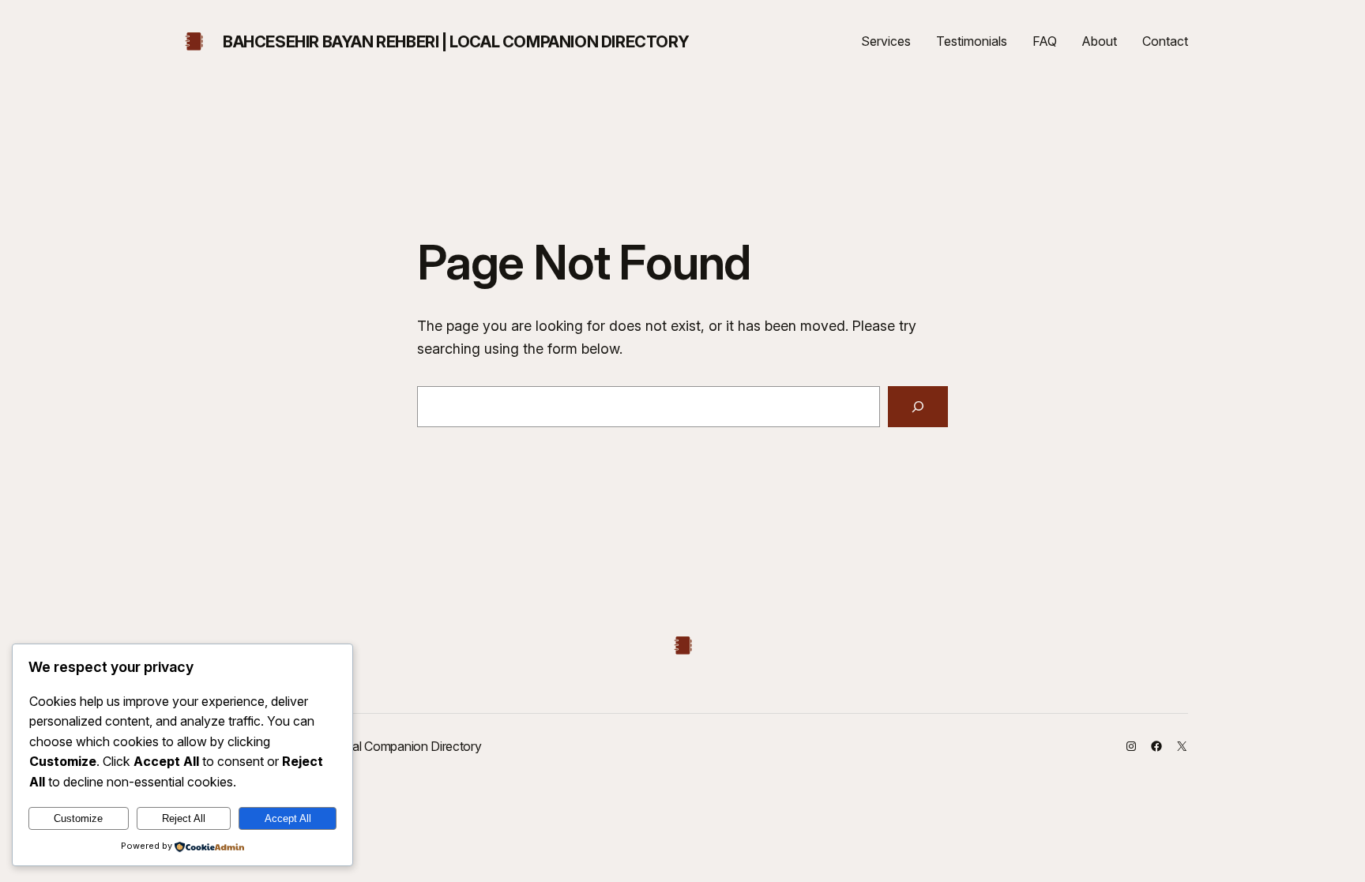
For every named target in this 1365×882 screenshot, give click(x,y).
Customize (78, 818)
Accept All (288, 818)
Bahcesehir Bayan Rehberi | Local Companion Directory (456, 41)
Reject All (183, 818)
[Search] (918, 406)
